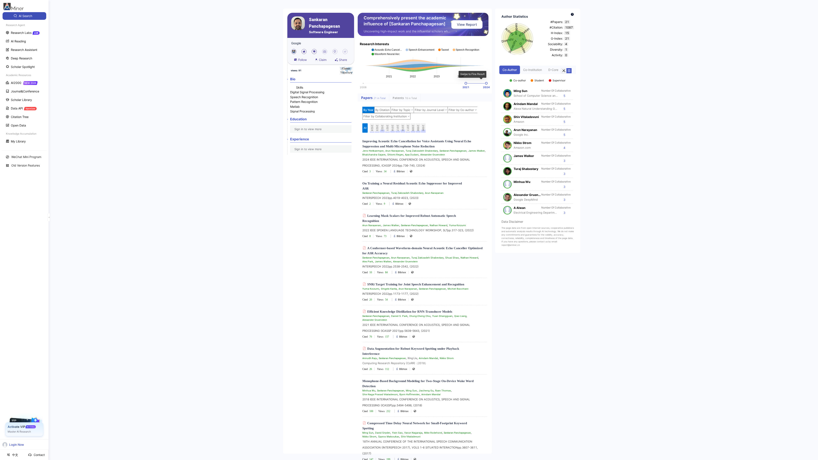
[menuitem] (24, 16)
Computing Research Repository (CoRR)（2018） (395, 363)
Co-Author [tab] (510, 70)
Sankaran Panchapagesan (324, 23)
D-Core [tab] (553, 70)
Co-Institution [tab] (532, 70)
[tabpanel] (537, 144)
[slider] (465, 83)
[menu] (24, 79)
